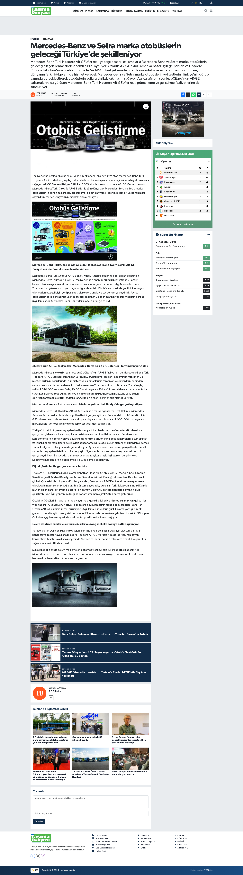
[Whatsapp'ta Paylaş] (193, 94)
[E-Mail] (51, 697)
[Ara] (206, 11)
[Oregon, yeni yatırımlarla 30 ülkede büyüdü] (90, 724)
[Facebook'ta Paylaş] (183, 94)
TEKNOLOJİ (48, 39)
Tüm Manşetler (103, 845)
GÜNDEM (77, 11)
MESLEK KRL (182, 848)
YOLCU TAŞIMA (134, 11)
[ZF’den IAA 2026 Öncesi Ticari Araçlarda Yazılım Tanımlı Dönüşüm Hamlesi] (90, 758)
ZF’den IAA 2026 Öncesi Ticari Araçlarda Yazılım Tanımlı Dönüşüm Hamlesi (90, 774)
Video (56, 3)
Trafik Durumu (102, 838)
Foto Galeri (41, 3)
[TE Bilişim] (39, 693)
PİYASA (89, 11)
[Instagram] (43, 856)
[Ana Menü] (211, 11)
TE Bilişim (55, 691)
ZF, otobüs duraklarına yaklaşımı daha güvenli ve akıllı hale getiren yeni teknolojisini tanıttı (50, 740)
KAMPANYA (102, 11)
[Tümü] (208, 143)
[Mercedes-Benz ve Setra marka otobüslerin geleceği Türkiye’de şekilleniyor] (91, 136)
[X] (38, 856)
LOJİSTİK (150, 11)
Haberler (35, 39)
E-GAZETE (163, 11)
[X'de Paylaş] (188, 94)
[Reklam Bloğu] (183, 119)
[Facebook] (33, 856)
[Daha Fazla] (199, 94)
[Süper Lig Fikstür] (208, 235)
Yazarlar (70, 3)
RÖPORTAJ (117, 11)
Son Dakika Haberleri (105, 848)
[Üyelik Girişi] (210, 3)
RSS (36, 870)
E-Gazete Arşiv (89, 3)
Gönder (39, 821)
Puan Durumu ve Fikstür (106, 842)
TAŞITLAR (176, 11)
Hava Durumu (102, 835)
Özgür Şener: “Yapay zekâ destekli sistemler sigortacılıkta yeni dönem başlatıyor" (129, 740)
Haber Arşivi (101, 851)
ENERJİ (143, 848)
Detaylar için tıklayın (183, 224)
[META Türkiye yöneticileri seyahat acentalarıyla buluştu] (130, 758)
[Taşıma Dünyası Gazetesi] (41, 11)
